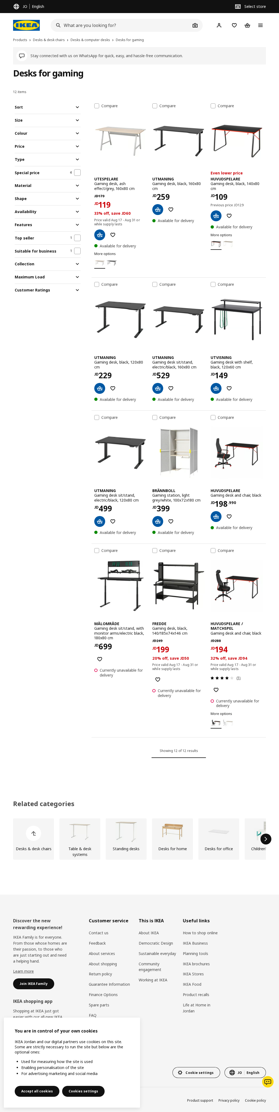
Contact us (98, 932)
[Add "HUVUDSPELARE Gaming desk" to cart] (216, 215)
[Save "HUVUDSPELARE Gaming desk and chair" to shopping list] (229, 516)
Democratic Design (156, 943)
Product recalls (196, 994)
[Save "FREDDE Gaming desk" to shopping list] (157, 679)
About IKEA (149, 932)
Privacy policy (229, 1100)
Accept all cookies (37, 1091)
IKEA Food (192, 984)
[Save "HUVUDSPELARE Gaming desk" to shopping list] (229, 215)
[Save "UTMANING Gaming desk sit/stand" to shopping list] (170, 388)
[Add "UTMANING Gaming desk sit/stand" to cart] (157, 388)
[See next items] (265, 839)
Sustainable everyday (157, 953)
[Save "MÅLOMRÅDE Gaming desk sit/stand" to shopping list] (99, 659)
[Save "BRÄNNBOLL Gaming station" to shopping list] (170, 521)
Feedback (97, 943)
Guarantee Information (109, 984)
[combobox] (121, 25)
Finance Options (103, 994)
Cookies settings (83, 1091)
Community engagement (150, 966)
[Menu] (260, 25)
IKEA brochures (196, 963)
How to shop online (200, 932)
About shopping (103, 963)
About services (102, 953)
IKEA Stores (193, 973)
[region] (72, 1063)
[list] (139, 839)
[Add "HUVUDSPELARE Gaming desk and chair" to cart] (216, 516)
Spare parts (99, 1004)
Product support (200, 1100)
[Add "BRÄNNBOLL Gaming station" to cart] (157, 521)
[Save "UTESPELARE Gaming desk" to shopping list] (112, 234)
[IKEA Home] (26, 25)
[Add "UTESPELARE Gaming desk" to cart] (99, 234)
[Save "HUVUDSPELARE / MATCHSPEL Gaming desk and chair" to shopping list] (216, 689)
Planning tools (195, 953)
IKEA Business (195, 943)
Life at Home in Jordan (196, 1007)
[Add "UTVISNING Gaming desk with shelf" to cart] (216, 388)
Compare (109, 105)
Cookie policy (255, 1100)
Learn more (23, 971)
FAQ (92, 1015)
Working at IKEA (153, 979)
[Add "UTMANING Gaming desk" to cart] (157, 209)
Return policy (100, 973)
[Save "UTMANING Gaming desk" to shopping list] (170, 209)
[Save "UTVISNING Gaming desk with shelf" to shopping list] (229, 388)
